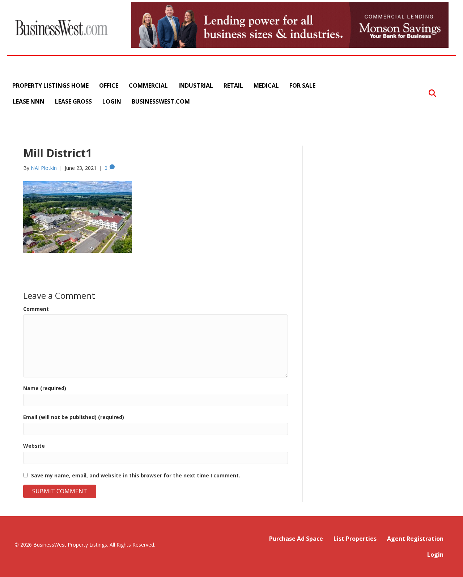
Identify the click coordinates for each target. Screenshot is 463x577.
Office (108, 85)
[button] (432, 93)
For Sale (302, 85)
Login (111, 101)
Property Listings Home (50, 85)
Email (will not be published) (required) (73, 417)
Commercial (148, 85)
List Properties (355, 539)
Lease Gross (73, 101)
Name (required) (44, 388)
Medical (266, 85)
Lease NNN (28, 101)
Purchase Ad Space (296, 539)
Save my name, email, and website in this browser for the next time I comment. (135, 475)
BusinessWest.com (161, 101)
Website (34, 445)
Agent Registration (415, 539)
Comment (36, 308)
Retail (233, 85)
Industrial (195, 85)
